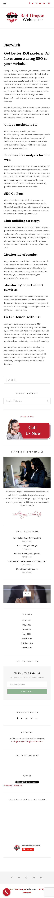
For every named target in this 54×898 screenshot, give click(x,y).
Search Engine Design (27, 546)
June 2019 (26, 629)
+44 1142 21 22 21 (27, 417)
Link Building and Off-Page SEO (27, 538)
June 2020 (26, 620)
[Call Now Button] (6, 892)
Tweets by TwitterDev (12, 786)
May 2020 (26, 625)
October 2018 (27, 643)
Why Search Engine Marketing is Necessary (27, 561)
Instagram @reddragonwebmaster (27, 741)
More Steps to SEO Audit (27, 569)
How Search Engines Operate (27, 553)
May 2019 (27, 634)
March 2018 (26, 648)
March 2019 (26, 638)
